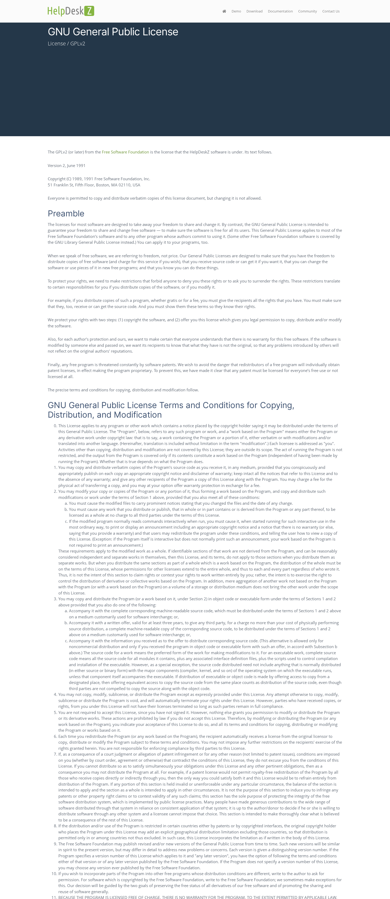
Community (307, 11)
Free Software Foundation (125, 152)
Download (254, 11)
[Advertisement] (195, 99)
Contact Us (331, 11)
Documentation (280, 11)
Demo (236, 11)
